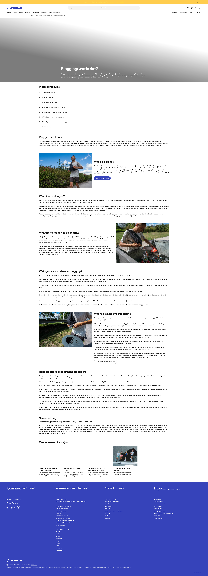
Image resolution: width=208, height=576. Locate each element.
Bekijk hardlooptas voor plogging (105, 361)
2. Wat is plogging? (48, 97)
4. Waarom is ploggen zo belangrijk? (53, 107)
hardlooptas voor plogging (48, 403)
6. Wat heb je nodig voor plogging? (53, 117)
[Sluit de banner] (200, 2)
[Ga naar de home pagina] (14, 8)
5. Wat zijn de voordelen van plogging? (54, 112)
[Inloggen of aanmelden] (196, 8)
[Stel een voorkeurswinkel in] (188, 8)
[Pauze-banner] (197, 2)
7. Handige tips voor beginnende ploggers (55, 122)
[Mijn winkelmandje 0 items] (200, 8)
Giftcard (198, 12)
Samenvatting (46, 127)
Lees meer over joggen (102, 178)
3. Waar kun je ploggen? (49, 102)
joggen (126, 170)
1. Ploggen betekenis (48, 92)
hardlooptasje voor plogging (117, 337)
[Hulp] (192, 8)
